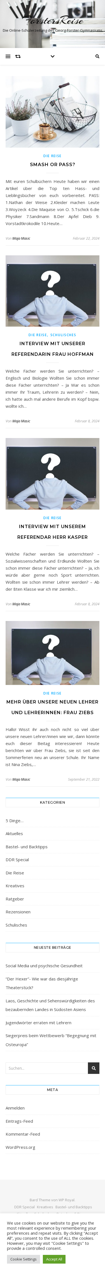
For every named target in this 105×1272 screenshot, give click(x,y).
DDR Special (17, 859)
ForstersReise (52, 20)
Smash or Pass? (52, 164)
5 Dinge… (15, 820)
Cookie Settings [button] (23, 1259)
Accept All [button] (54, 1259)
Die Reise (52, 155)
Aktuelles (14, 833)
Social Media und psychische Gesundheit (44, 965)
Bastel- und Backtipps (27, 846)
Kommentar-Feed (23, 1134)
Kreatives (15, 885)
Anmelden (15, 1108)
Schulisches (63, 335)
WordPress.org (20, 1147)
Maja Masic (21, 238)
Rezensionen (18, 912)
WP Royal (66, 1199)
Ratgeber (15, 899)
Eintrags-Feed (19, 1121)
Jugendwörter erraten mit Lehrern (38, 1022)
